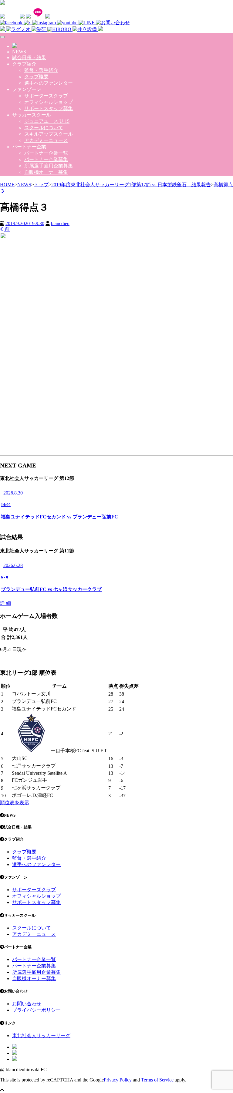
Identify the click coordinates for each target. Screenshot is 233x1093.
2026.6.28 (13, 565)
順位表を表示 (14, 802)
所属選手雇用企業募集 (48, 165)
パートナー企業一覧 (46, 153)
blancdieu (60, 223)
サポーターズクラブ (46, 95)
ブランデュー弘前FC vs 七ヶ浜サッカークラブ (51, 589)
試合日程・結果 (29, 57)
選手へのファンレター (48, 83)
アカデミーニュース (46, 140)
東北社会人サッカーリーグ (41, 1035)
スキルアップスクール (48, 134)
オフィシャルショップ (48, 102)
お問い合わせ (26, 1003)
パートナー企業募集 (46, 159)
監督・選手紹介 (41, 70)
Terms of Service (157, 1079)
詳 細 (5, 603)
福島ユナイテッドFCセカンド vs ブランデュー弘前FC (59, 516)
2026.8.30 (13, 492)
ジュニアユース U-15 (46, 121)
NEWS (19, 51)
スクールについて (43, 127)
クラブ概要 (36, 76)
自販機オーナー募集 (46, 172)
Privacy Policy (118, 1079)
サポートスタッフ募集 (48, 108)
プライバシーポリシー (36, 1010)
